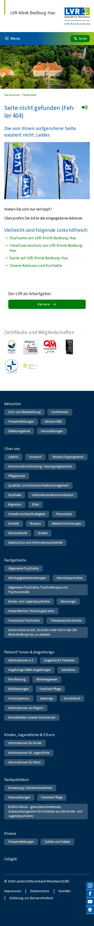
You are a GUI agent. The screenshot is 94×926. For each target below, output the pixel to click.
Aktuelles (12, 403)
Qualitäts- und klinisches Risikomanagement (38, 485)
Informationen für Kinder (25, 743)
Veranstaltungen (52, 431)
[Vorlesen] (86, 109)
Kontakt (13, 523)
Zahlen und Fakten (57, 842)
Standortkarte (17, 533)
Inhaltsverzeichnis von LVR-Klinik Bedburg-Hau (47, 248)
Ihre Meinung (17, 679)
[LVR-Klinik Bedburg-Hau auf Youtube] (90, 902)
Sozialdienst (72, 698)
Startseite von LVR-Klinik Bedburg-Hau (43, 238)
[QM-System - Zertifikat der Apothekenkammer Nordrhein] (50, 346)
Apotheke (14, 495)
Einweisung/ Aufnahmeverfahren (30, 788)
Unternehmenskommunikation (52, 495)
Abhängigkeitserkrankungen (27, 578)
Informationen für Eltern (24, 762)
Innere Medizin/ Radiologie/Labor (31, 611)
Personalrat (64, 514)
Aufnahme (68, 670)
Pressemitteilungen (21, 421)
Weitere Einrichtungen (66, 523)
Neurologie (68, 601)
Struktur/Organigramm (67, 457)
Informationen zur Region (25, 708)
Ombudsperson (18, 698)
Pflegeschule (16, 476)
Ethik (35, 504)
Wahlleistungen (18, 689)
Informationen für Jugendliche (28, 753)
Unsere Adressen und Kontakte (36, 265)
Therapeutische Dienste (65, 620)
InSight (10, 859)
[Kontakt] (90, 910)
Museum (35, 523)
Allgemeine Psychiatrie (23, 568)
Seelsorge (46, 698)
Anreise (42, 533)
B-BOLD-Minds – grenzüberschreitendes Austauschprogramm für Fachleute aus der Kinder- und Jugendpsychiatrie (45, 811)
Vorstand (35, 457)
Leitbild (13, 457)
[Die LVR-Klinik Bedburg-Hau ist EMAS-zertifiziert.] (11, 346)
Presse (10, 833)
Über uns (12, 448)
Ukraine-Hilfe (53, 421)
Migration (14, 504)
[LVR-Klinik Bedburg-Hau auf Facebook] (90, 894)
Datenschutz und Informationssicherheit (35, 542)
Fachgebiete (15, 560)
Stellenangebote (19, 431)
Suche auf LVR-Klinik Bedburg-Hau (39, 258)
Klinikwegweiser (46, 679)
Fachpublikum (16, 779)
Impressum (12, 891)
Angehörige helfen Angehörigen (29, 670)
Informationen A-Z (20, 660)
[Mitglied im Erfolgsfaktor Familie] (30, 346)
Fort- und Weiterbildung (24, 412)
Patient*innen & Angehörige (29, 652)
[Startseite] (77, 13)
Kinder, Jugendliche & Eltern (29, 734)
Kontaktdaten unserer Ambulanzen (31, 717)
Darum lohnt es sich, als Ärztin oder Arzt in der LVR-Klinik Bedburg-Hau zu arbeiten (43, 632)
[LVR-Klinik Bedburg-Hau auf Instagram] (90, 886)
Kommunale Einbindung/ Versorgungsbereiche (40, 466)
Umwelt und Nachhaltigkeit (26, 514)
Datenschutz (39, 891)
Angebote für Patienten (59, 660)
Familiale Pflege (50, 689)
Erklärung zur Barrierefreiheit (31, 898)
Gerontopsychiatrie (69, 578)
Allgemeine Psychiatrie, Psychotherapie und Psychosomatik (38, 589)
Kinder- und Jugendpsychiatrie (29, 601)
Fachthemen (59, 412)
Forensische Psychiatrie (24, 620)
